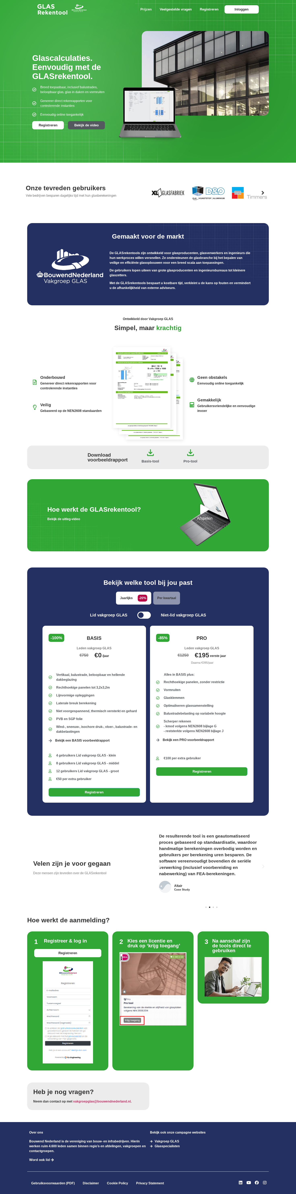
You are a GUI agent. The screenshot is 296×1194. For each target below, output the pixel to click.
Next (263, 193)
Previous (154, 193)
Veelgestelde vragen (176, 9)
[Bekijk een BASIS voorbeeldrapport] (50, 740)
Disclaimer (91, 1183)
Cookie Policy (117, 1183)
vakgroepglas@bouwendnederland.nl (102, 1101)
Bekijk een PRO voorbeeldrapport (188, 740)
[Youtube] (249, 1183)
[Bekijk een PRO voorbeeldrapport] (158, 740)
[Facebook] (257, 1183)
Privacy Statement (150, 1183)
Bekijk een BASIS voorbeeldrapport (82, 740)
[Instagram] (265, 1183)
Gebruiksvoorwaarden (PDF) (53, 1183)
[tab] (133, 598)
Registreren (209, 9)
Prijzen (146, 9)
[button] (159, 866)
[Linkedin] (241, 1183)
